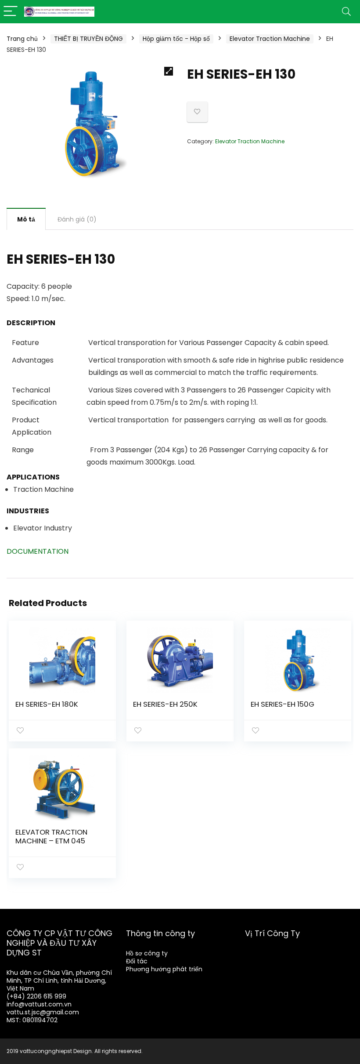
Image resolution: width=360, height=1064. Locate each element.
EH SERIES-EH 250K (165, 704)
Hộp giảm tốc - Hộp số (176, 38)
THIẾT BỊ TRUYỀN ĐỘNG (88, 38)
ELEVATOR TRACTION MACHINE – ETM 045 (51, 836)
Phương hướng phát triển (164, 969)
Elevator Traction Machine (270, 38)
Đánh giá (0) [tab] (77, 219)
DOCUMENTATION (37, 551)
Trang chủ (22, 38)
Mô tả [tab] (26, 219)
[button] (168, 71)
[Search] (346, 11)
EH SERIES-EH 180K (46, 704)
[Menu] (10, 11)
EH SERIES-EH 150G (282, 704)
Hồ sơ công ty (147, 953)
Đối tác (137, 961)
